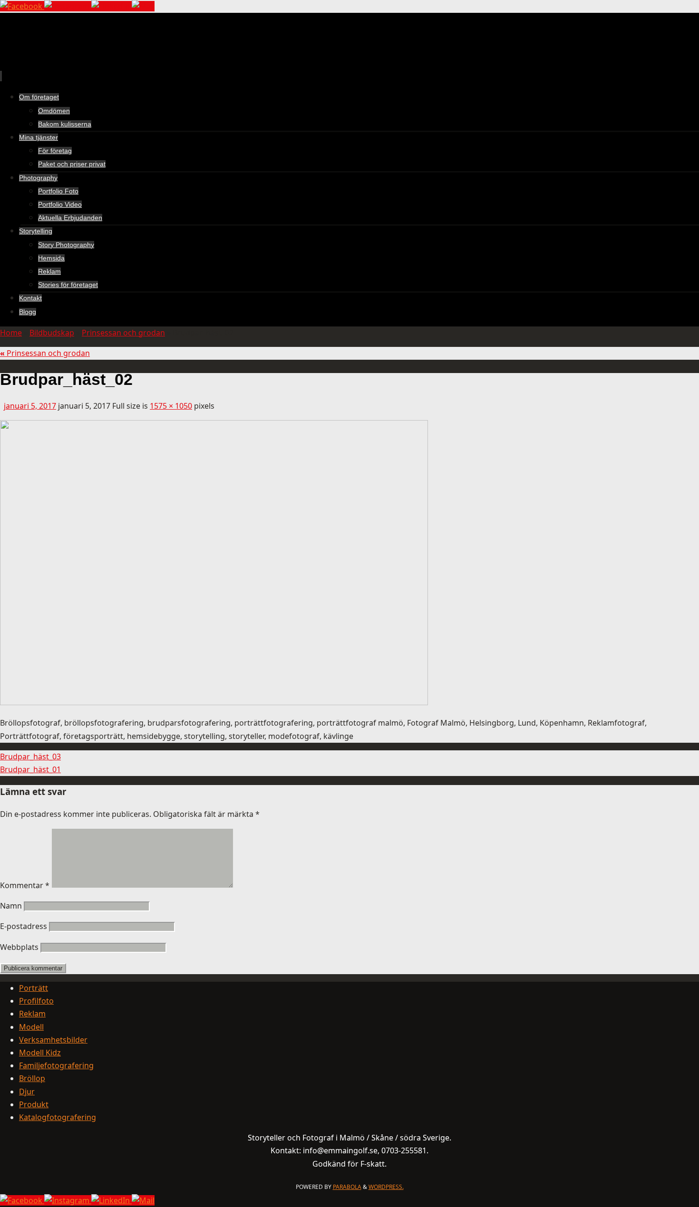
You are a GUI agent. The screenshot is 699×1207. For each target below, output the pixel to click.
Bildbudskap (51, 332)
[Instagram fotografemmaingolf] (67, 6)
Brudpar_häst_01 (30, 769)
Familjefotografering (56, 1065)
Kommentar (24, 885)
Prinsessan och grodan (123, 332)
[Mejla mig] (143, 6)
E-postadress (23, 926)
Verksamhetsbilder (53, 1040)
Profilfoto (36, 1001)
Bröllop (32, 1078)
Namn (11, 905)
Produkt (34, 1104)
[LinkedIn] (111, 6)
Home (11, 332)
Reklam (32, 1013)
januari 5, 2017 (30, 406)
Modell (31, 1027)
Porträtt (33, 988)
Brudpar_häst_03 (30, 756)
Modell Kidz (40, 1052)
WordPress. (386, 1187)
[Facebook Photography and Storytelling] (22, 6)
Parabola (347, 1187)
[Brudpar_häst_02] (214, 702)
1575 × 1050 (171, 406)
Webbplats (19, 947)
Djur (27, 1091)
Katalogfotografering (57, 1117)
